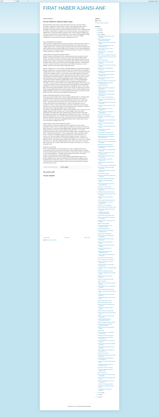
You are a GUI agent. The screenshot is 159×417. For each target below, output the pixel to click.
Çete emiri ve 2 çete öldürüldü (104, 186)
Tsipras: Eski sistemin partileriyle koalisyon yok (105, 159)
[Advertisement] (66, 224)
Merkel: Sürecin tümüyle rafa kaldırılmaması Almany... (104, 40)
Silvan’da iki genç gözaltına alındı (105, 257)
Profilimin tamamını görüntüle (101, 22)
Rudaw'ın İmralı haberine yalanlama (106, 289)
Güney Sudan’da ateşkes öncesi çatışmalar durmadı (105, 226)
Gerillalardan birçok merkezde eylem (106, 178)
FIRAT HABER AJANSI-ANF (74, 8)
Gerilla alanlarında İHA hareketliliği (105, 310)
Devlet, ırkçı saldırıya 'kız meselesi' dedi (106, 80)
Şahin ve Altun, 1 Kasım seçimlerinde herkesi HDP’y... (106, 350)
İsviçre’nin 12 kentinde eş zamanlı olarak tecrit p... (105, 262)
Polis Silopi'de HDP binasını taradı (105, 132)
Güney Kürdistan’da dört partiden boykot (107, 207)
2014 (98, 397)
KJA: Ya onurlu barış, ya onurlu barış (106, 259)
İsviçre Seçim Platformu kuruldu (105, 302)
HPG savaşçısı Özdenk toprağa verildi (106, 200)
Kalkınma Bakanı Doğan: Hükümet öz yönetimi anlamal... (106, 137)
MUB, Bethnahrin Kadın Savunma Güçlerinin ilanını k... (105, 83)
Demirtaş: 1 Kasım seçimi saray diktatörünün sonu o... (105, 252)
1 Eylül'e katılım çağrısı (103, 60)
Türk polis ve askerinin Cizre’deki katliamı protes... (105, 370)
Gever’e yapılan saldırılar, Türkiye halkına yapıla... (105, 49)
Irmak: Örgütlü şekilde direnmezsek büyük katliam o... (106, 359)
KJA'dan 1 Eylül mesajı (103, 85)
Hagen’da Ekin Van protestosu (104, 233)
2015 (98, 28)
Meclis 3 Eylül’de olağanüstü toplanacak (107, 55)
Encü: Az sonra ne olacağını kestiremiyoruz (104, 130)
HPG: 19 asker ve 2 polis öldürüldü (105, 97)
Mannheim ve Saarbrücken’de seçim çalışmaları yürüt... (106, 153)
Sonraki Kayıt (46, 237)
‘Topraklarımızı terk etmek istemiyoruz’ (106, 134)
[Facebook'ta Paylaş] (66, 167)
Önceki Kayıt (87, 237)
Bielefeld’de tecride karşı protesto (105, 144)
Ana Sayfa (67, 237)
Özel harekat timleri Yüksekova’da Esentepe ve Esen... (105, 365)
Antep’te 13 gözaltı (102, 281)
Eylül (99, 32)
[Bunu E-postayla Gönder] (61, 167)
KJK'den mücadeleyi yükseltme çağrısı (106, 322)
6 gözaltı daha (101, 330)
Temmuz (100, 392)
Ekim (99, 30)
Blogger (76, 406)
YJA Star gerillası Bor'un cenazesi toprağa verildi (105, 202)
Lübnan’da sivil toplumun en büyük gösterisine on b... (105, 231)
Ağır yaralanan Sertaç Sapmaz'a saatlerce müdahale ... (105, 325)
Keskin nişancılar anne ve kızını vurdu (106, 139)
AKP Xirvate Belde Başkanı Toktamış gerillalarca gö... (106, 75)
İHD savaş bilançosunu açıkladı (105, 300)
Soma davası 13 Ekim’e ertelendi (105, 367)
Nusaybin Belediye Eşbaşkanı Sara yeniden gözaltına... (106, 46)
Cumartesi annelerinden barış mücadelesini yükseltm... (104, 319)
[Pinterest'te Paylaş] (67, 167)
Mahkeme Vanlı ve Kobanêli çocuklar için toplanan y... (106, 156)
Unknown (99, 20)
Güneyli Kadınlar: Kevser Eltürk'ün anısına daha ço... (105, 338)
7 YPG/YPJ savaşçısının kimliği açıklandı (107, 165)
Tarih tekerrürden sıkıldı (103, 353)
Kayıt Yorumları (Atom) (52, 240)
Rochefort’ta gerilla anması (104, 228)
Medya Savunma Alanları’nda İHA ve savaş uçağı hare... (106, 184)
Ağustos (100, 34)
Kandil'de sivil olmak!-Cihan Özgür (105, 335)
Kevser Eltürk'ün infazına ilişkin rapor (106, 215)
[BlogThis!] (63, 167)
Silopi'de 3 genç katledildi (103, 223)
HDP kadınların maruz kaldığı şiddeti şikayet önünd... (106, 91)
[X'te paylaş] (64, 167)
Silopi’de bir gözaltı (102, 372)
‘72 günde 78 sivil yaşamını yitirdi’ (105, 384)
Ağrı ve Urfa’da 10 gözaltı (103, 173)
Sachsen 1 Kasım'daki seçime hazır (106, 279)
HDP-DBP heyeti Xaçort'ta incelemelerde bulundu (103, 213)
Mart (99, 394)
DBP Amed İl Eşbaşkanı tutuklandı (105, 271)
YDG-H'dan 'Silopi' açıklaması (104, 114)
